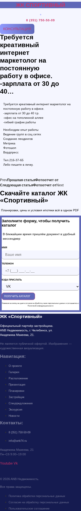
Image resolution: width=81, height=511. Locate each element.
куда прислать (12, 280)
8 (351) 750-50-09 (40, 20)
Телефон (8, 263)
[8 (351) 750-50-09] (40, 14)
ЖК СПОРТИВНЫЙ (40, 5)
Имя (4, 247)
